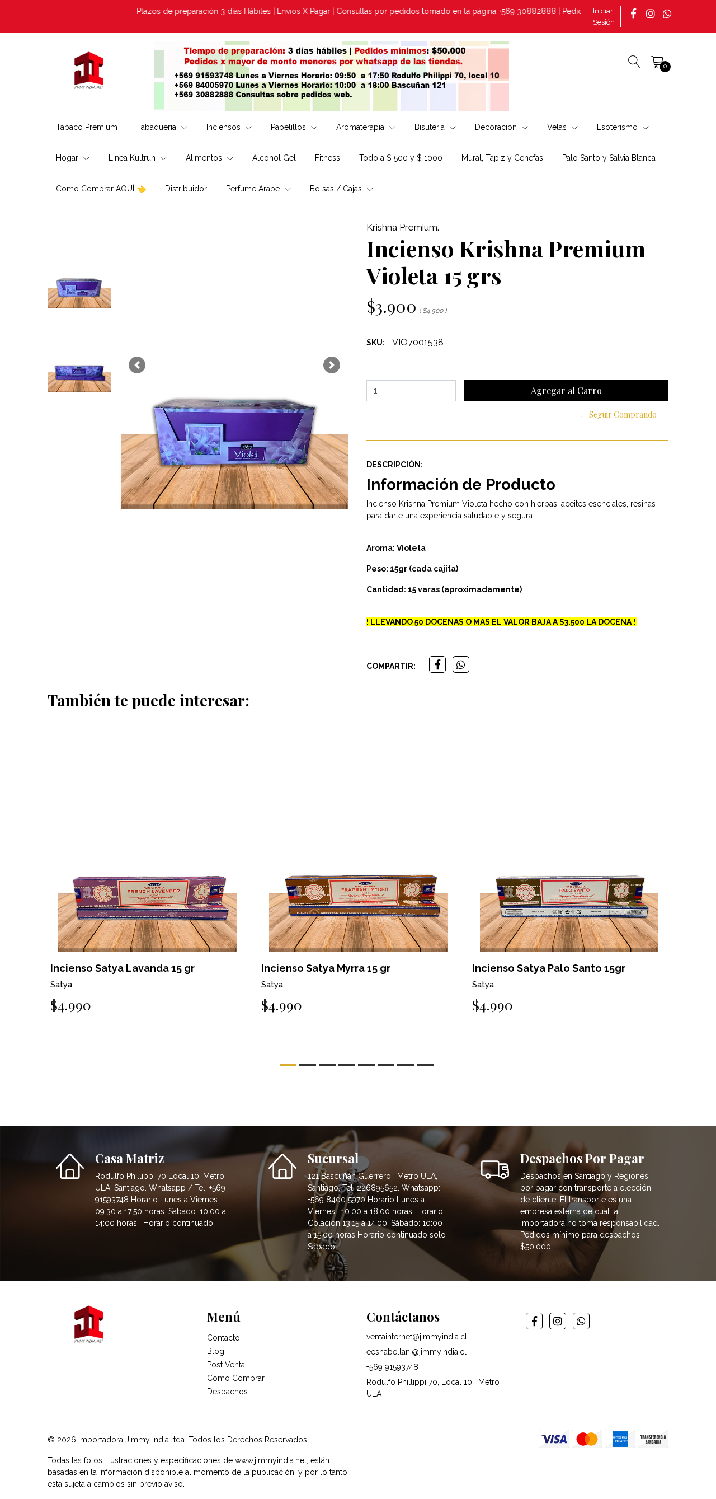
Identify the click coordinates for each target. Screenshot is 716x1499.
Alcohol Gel (274, 157)
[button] (137, 365)
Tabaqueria (157, 127)
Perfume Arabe (254, 188)
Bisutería (430, 127)
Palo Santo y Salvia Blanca (609, 157)
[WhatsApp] (668, 13)
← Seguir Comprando (618, 414)
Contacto (223, 1337)
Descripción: (394, 464)
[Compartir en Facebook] (437, 664)
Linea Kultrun (133, 157)
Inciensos (224, 127)
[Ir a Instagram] (651, 13)
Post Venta (226, 1364)
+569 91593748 (392, 1366)
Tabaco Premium (86, 127)
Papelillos (289, 127)
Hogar (68, 157)
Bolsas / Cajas (337, 188)
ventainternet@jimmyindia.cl (416, 1336)
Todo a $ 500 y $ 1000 (400, 157)
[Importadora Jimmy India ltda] (89, 72)
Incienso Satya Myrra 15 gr (325, 968)
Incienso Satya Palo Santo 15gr (548, 968)
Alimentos (205, 157)
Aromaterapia (361, 127)
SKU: (375, 342)
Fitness (327, 157)
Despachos (227, 1391)
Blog (215, 1351)
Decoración (497, 127)
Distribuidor (186, 188)
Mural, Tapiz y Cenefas (502, 157)
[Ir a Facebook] (634, 13)
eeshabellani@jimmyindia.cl (416, 1351)
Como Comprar (236, 1378)
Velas (558, 127)
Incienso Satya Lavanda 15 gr (122, 968)
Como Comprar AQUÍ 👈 (101, 188)
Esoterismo (618, 127)
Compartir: (391, 666)
